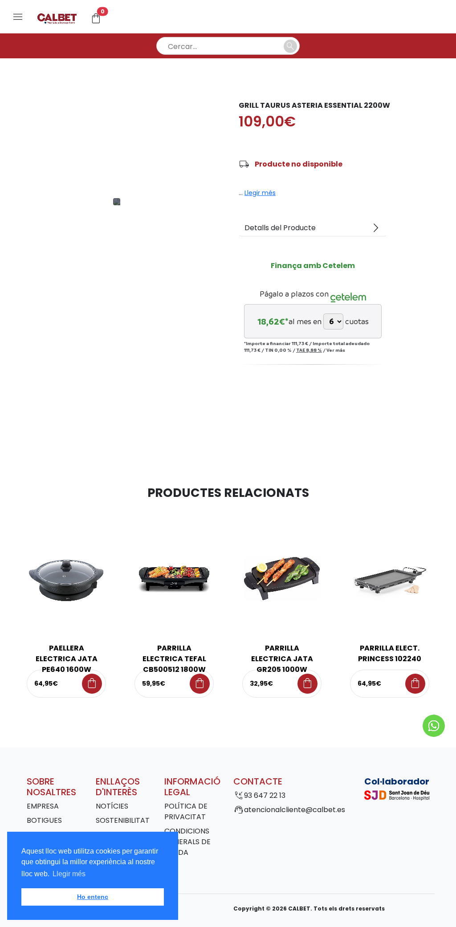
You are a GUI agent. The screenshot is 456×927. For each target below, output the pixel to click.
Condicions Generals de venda (187, 842)
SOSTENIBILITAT (123, 820)
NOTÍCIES (112, 806)
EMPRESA (43, 806)
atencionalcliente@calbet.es (294, 810)
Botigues (44, 820)
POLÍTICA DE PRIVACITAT (186, 811)
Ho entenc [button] (92, 896)
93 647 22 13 (264, 795)
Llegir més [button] (69, 874)
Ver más (335, 350)
